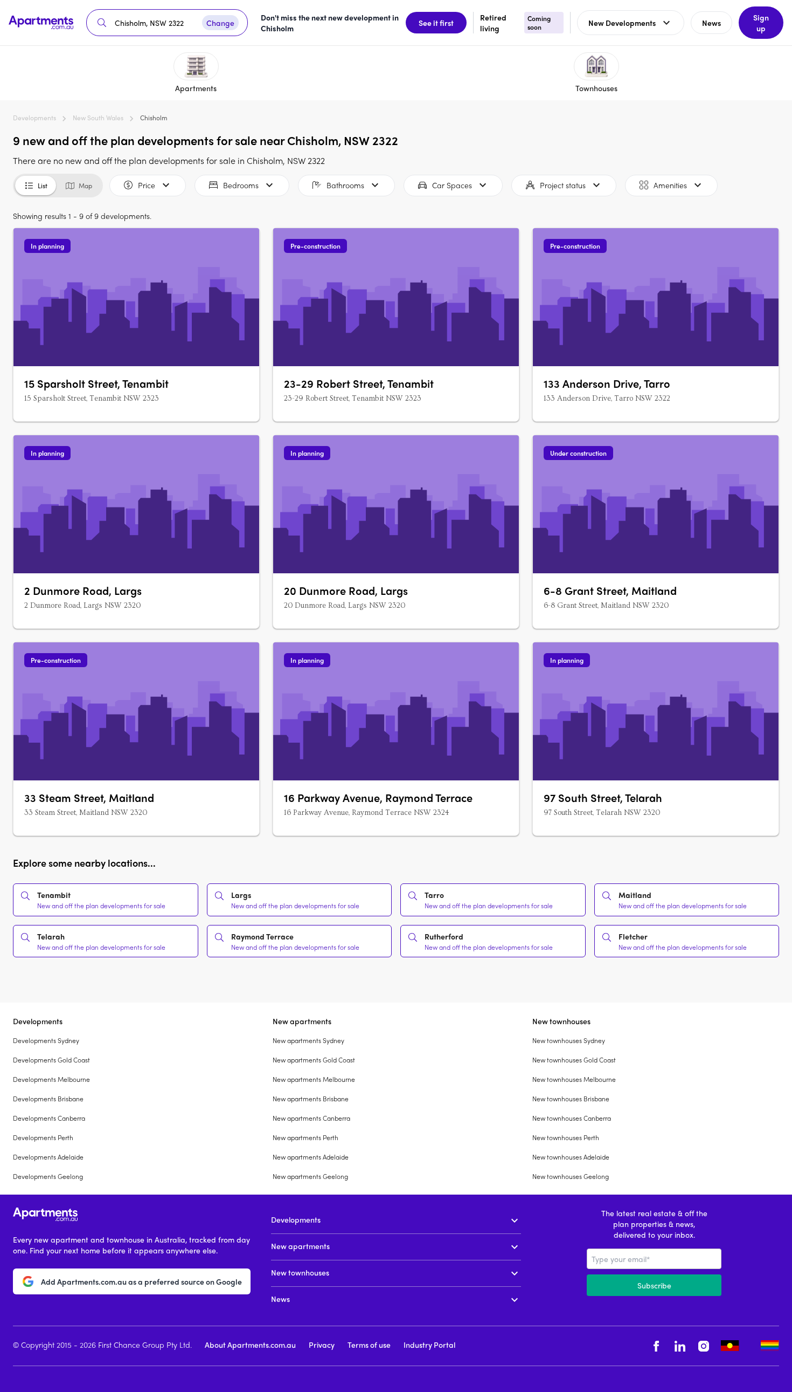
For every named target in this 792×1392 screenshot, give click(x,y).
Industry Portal (429, 1344)
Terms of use (369, 1344)
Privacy (322, 1344)
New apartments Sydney (308, 1040)
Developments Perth (43, 1137)
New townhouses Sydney (568, 1040)
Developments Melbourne (51, 1079)
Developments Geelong (48, 1176)
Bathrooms (345, 185)
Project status (563, 185)
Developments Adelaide (48, 1157)
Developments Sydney (46, 1040)
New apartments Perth (305, 1137)
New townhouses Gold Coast (574, 1060)
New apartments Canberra (311, 1118)
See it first (436, 22)
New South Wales (98, 117)
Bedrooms (241, 185)
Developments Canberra (49, 1118)
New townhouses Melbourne (574, 1079)
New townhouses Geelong (570, 1176)
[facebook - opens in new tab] (656, 1346)
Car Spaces (452, 185)
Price (146, 185)
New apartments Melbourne (314, 1079)
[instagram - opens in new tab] (703, 1346)
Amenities (670, 185)
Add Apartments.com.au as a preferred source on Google (141, 1281)
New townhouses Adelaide (570, 1157)
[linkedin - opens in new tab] (679, 1346)
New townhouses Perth (565, 1137)
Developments (34, 117)
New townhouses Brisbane (570, 1098)
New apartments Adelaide (311, 1157)
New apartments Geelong (310, 1176)
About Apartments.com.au (250, 1344)
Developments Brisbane (48, 1098)
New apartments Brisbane (311, 1098)
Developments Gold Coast (51, 1060)
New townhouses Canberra (571, 1118)
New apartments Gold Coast (314, 1060)
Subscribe (654, 1285)
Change (220, 22)
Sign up (761, 22)
